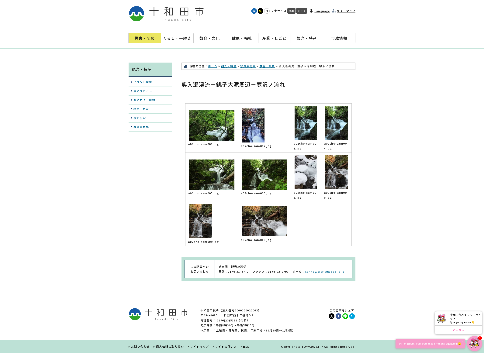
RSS (246, 346)
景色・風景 (267, 66)
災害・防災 (145, 38)
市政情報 (339, 38)
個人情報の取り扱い (170, 346)
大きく (301, 11)
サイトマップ (346, 11)
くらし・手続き (177, 38)
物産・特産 (141, 109)
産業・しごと (274, 38)
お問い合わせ (140, 346)
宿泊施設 (139, 118)
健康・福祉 (242, 38)
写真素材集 (248, 66)
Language (322, 11)
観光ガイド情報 (144, 100)
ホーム (212, 66)
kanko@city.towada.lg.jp (325, 271)
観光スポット (142, 91)
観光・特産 (307, 38)
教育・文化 (209, 38)
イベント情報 (142, 82)
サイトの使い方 (226, 346)
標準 (291, 11)
